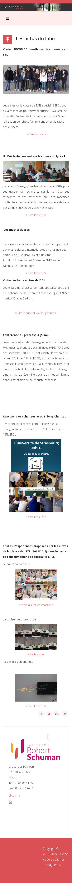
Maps (12, 777)
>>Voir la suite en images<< (36, 605)
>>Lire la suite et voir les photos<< (36, 313)
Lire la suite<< (37, 273)
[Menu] (7, 18)
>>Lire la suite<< (36, 134)
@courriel (15, 795)
